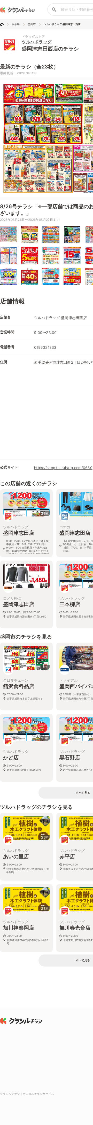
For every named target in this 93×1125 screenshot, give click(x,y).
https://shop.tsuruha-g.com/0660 (63, 467)
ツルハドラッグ (37, 41)
